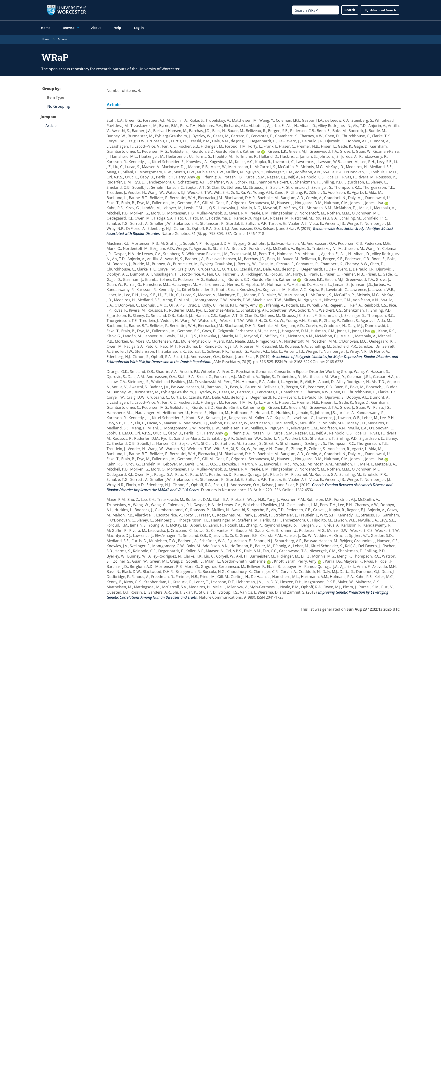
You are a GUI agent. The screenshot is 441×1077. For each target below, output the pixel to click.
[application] (76, 28)
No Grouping (58, 106)
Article (51, 125)
